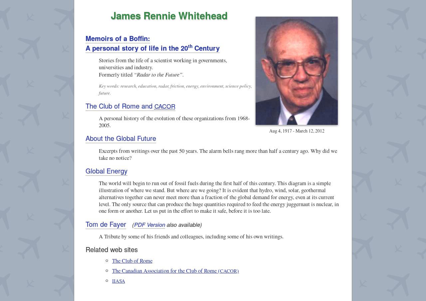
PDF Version (149, 224)
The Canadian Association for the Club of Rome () (175, 270)
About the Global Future (121, 138)
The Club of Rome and (130, 106)
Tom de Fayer (106, 224)
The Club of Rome (132, 260)
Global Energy (106, 170)
